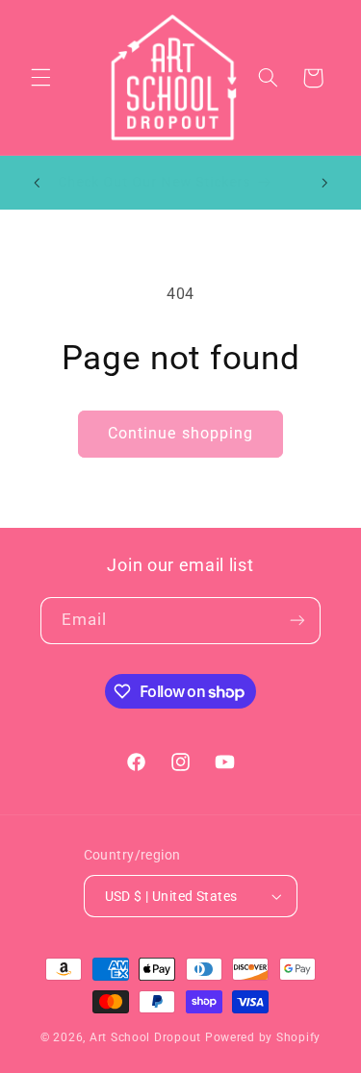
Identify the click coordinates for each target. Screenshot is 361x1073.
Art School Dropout (145, 1037)
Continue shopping (180, 433)
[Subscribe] (297, 620)
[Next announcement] (324, 183)
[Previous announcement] (36, 183)
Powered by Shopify (263, 1037)
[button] (40, 78)
